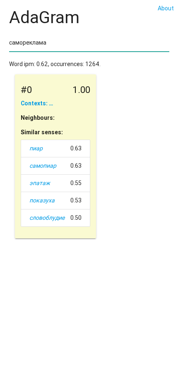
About (166, 8)
